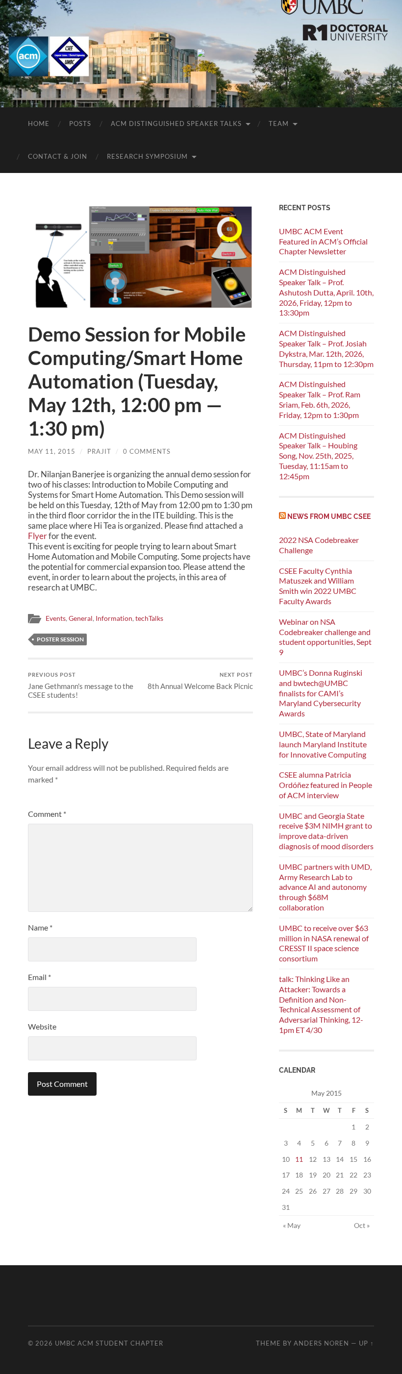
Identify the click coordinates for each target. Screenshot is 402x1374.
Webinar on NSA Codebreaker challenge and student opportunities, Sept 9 (325, 637)
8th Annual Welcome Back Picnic (200, 680)
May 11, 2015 (51, 451)
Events (56, 618)
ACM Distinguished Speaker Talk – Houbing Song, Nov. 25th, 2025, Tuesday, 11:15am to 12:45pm (318, 456)
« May (292, 1225)
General (81, 618)
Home (39, 123)
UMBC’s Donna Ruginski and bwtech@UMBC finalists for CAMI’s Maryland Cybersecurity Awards (320, 693)
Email (39, 976)
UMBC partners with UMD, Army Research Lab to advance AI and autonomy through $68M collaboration (325, 887)
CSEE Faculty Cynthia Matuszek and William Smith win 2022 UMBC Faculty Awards (317, 586)
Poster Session (60, 639)
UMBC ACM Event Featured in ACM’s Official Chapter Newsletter (323, 241)
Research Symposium (147, 156)
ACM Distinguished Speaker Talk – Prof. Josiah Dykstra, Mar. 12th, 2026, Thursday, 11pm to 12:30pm (326, 348)
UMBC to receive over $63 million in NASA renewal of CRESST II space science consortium (324, 943)
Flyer (37, 536)
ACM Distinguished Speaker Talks (176, 123)
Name (40, 927)
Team (279, 123)
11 (299, 1159)
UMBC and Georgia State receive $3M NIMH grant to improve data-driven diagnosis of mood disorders (326, 831)
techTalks (149, 618)
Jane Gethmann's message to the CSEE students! (80, 685)
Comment (47, 813)
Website (42, 1026)
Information (114, 618)
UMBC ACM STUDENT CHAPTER (109, 1343)
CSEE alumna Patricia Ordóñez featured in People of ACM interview (325, 785)
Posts (80, 123)
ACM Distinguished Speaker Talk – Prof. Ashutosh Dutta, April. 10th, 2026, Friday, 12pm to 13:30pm (326, 292)
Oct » (362, 1225)
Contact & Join (57, 156)
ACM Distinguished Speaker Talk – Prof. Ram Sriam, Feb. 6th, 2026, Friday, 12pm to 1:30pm (319, 399)
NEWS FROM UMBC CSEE (329, 516)
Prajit (99, 451)
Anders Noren (321, 1343)
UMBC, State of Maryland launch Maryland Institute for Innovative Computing (323, 744)
